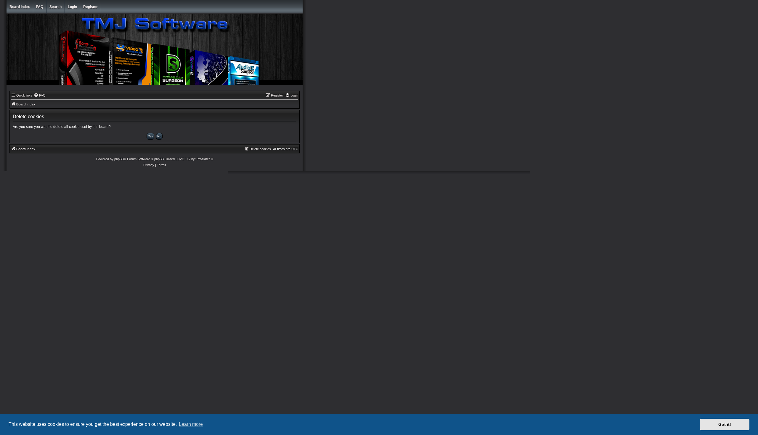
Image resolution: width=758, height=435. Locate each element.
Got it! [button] (724, 424)
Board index (19, 7)
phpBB (119, 159)
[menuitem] (40, 95)
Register (90, 7)
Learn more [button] (191, 424)
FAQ (39, 7)
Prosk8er (203, 159)
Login (72, 7)
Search (55, 7)
